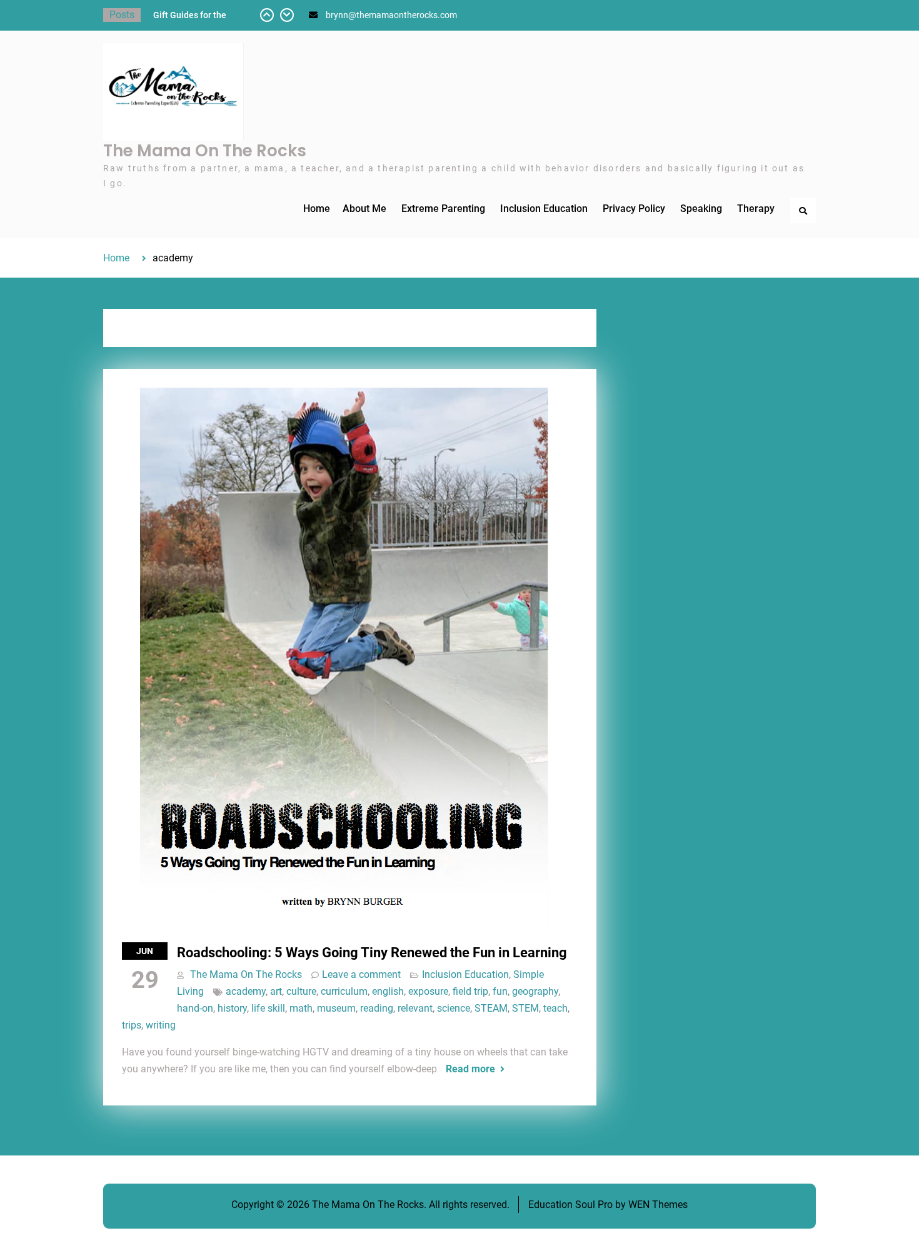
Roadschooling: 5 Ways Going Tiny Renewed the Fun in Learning (372, 952)
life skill (268, 1008)
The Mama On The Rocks (204, 150)
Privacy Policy (634, 208)
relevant (415, 1008)
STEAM (491, 1008)
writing (161, 1025)
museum (336, 1008)
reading (376, 1008)
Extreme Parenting (443, 208)
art (276, 991)
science (453, 1008)
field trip (470, 991)
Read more (470, 1069)
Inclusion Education (544, 208)
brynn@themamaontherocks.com (391, 15)
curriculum (344, 991)
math (301, 1008)
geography (535, 991)
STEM (525, 1008)
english (388, 991)
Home (316, 208)
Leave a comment (361, 974)
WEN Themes (658, 1204)
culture (301, 991)
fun (500, 991)
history (232, 1008)
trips (131, 1025)
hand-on (195, 1008)
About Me (364, 208)
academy (246, 991)
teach (555, 1008)
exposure (428, 991)
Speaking (701, 208)
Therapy (756, 208)
